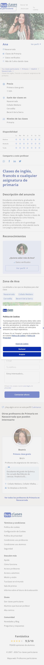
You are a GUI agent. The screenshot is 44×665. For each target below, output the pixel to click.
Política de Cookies (19, 335)
